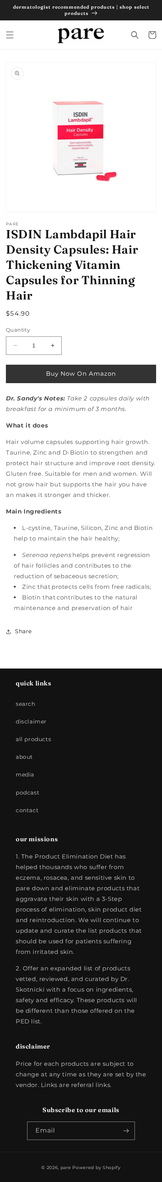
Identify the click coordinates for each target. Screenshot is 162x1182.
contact (27, 810)
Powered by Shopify (96, 1167)
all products (33, 739)
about (24, 756)
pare (66, 1167)
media (25, 774)
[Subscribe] (125, 1131)
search (25, 703)
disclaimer (31, 721)
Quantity (18, 330)
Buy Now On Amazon (81, 373)
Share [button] (23, 631)
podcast (27, 792)
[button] (9, 35)
